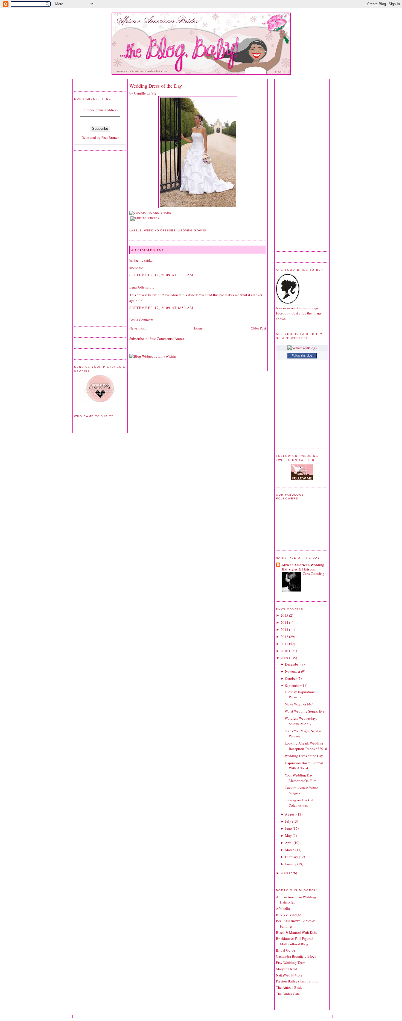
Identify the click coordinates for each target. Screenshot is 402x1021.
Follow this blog (302, 355)
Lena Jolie (137, 287)
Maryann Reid (286, 968)
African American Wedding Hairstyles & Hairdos (303, 567)
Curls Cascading (313, 573)
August (290, 814)
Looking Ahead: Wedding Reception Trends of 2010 (306, 746)
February (291, 856)
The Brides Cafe (288, 993)
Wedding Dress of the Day (155, 86)
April (289, 842)
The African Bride (289, 987)
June (288, 828)
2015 (284, 615)
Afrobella (283, 908)
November (292, 671)
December (292, 664)
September (293, 685)
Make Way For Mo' (299, 704)
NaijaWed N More (289, 975)
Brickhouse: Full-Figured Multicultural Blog (294, 941)
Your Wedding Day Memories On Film (300, 778)
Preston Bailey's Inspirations (297, 981)
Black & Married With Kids (296, 932)
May (288, 835)
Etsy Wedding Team (290, 962)
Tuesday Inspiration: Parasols (300, 694)
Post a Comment (141, 319)
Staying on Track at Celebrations (299, 803)
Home (198, 328)
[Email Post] (129, 223)
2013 (284, 629)
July (288, 821)
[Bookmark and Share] (150, 212)
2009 (284, 657)
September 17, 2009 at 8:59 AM (161, 307)
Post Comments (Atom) (167, 338)
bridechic (136, 260)
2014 (284, 622)
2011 (284, 643)
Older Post (258, 328)
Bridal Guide (285, 950)
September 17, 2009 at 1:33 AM (161, 274)
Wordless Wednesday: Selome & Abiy (301, 721)
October (291, 678)
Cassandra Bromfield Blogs (296, 956)
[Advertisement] (96, 238)
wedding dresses (160, 230)
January (290, 863)
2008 (284, 872)
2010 (284, 650)
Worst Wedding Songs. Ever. (305, 711)
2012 (284, 636)
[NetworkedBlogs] (302, 347)
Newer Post (137, 328)
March (290, 849)
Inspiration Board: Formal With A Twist (304, 765)
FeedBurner (110, 137)
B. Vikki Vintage (288, 914)
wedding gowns (192, 230)
